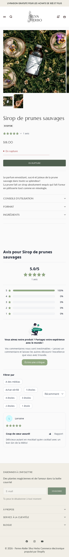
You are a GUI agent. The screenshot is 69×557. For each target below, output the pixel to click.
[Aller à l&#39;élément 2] (18, 101)
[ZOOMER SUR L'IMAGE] (64, 88)
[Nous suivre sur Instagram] (34, 541)
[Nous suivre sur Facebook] (27, 541)
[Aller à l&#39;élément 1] (8, 101)
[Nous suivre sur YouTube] (42, 541)
